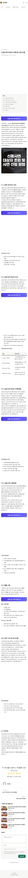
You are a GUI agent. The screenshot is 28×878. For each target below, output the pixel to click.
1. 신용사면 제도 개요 (8, 98)
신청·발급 (8, 7)
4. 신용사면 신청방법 (8, 104)
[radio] (8, 773)
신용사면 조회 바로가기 (14, 118)
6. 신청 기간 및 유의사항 (9, 108)
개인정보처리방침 (14, 874)
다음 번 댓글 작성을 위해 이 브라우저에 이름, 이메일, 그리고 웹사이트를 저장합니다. (14, 852)
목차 (4, 95)
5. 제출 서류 (6, 106)
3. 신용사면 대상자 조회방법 (10, 102)
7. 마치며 (6, 110)
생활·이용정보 (16, 7)
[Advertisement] (14, 28)
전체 (2, 7)
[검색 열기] (26, 2)
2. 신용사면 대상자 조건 (9, 100)
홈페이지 (23, 7)
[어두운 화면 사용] (23, 2)
